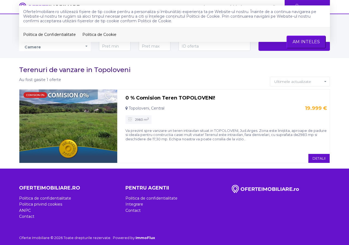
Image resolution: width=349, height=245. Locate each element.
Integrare (134, 204)
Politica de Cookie (99, 34)
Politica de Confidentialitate (49, 34)
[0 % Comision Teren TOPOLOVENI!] (68, 125)
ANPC (25, 210)
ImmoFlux (145, 237)
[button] (300, 81)
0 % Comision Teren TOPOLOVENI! (170, 98)
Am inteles (306, 41)
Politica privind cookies (40, 204)
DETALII (319, 158)
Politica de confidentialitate (45, 198)
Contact (26, 216)
